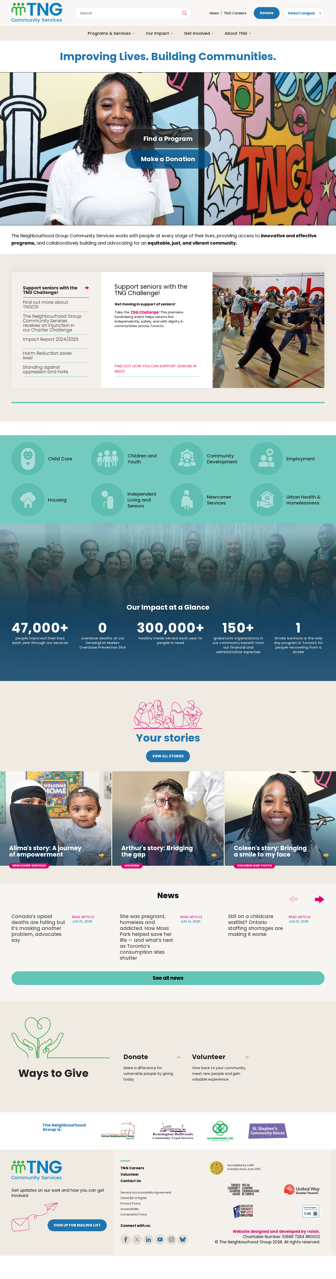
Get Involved (197, 33)
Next (320, 899)
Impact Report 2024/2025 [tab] (50, 339)
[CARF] (235, 1168)
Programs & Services (109, 33)
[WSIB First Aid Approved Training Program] (310, 1211)
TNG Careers (235, 13)
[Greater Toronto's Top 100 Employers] (243, 1211)
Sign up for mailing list (77, 1225)
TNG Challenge (144, 312)
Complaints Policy (133, 1214)
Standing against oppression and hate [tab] (45, 369)
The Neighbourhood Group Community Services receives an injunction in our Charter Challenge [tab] (52, 323)
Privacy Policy (130, 1203)
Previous (293, 899)
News (214, 13)
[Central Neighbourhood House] (118, 1130)
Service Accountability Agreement (145, 1192)
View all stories (168, 756)
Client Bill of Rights (133, 1198)
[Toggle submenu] (135, 33)
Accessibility (129, 1209)
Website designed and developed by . (276, 1231)
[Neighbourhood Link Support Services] (220, 1130)
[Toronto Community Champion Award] (243, 1189)
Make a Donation (168, 159)
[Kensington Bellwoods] (172, 1130)
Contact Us (130, 1180)
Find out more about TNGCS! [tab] (45, 304)
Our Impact (157, 33)
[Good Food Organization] (302, 1168)
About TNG (236, 33)
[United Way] (302, 1189)
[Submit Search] (184, 13)
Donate (266, 13)
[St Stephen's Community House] (267, 1130)
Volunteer (129, 1174)
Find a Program (168, 138)
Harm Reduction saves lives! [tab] (47, 355)
